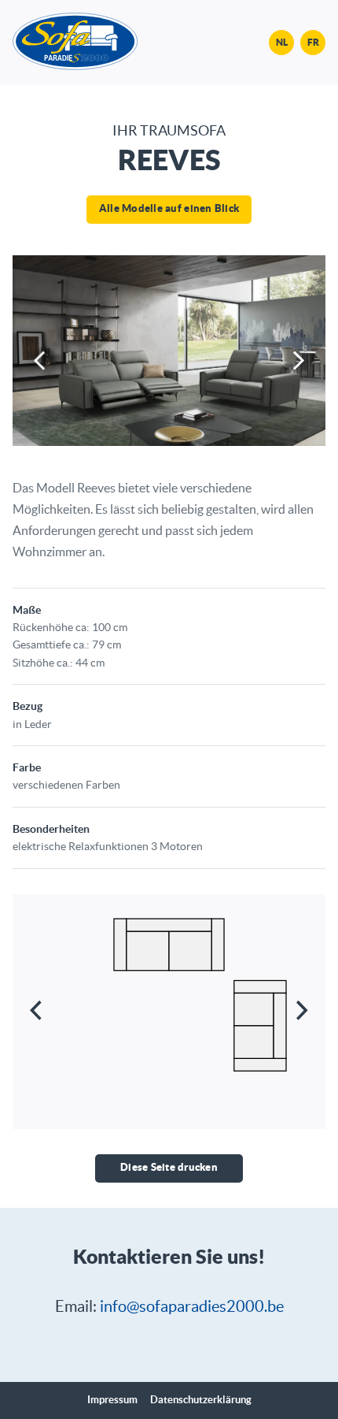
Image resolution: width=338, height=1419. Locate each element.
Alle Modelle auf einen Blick (169, 208)
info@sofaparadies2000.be (192, 1306)
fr (313, 42)
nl (282, 42)
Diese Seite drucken (169, 1167)
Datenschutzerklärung (201, 1400)
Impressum (112, 1400)
